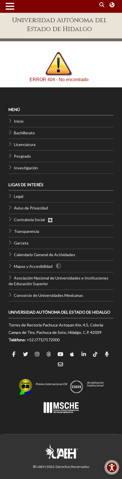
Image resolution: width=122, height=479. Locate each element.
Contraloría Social (30, 219)
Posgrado (22, 156)
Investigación (26, 167)
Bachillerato (24, 132)
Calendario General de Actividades (44, 254)
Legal (18, 196)
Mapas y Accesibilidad (33, 266)
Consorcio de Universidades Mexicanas (48, 295)
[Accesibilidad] (111, 467)
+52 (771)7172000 (43, 339)
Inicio (19, 121)
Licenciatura (24, 144)
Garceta (21, 242)
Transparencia (26, 231)
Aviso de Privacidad (31, 207)
